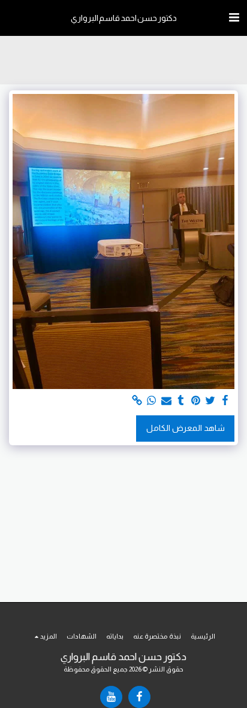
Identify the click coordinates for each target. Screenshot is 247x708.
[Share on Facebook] (225, 400)
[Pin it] (196, 400)
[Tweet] (210, 400)
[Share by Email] (166, 400)
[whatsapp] (151, 400)
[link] (137, 400)
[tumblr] (181, 400)
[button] (234, 17)
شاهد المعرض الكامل (185, 428)
